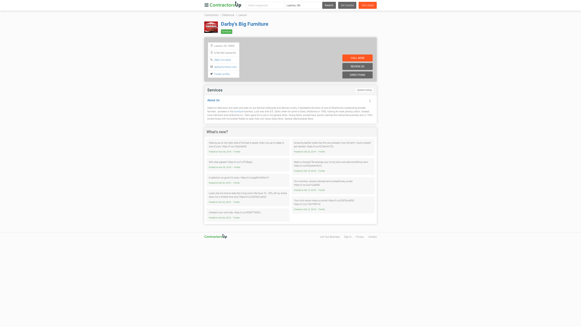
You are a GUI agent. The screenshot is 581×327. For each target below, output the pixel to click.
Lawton (242, 15)
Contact (372, 236)
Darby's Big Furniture (244, 24)
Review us (357, 66)
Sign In (347, 236)
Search (329, 5)
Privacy (360, 236)
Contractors (211, 15)
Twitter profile (222, 74)
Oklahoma (228, 15)
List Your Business (330, 236)
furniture (226, 31)
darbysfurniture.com (225, 66)
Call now (357, 57)
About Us (213, 100)
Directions (357, 74)
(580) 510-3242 (222, 59)
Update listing (364, 90)
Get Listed (368, 5)
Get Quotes (347, 5)
